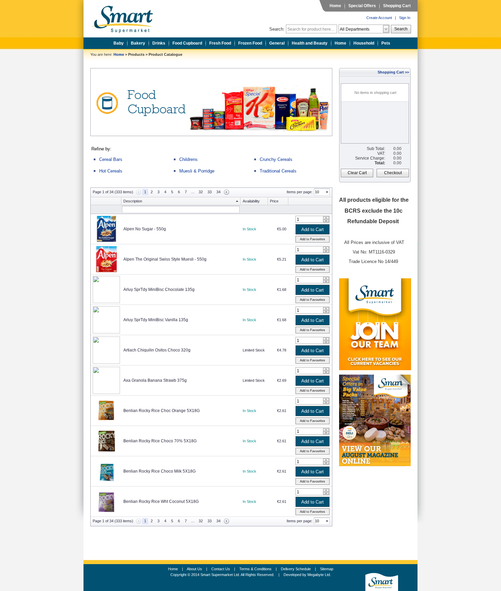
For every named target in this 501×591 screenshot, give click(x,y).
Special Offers (362, 5)
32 (201, 192)
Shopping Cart (397, 5)
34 (218, 192)
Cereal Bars (110, 159)
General (277, 43)
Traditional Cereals (278, 171)
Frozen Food (250, 43)
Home (335, 5)
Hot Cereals (110, 171)
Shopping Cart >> (393, 72)
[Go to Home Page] (127, 17)
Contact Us (220, 569)
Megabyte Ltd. (319, 575)
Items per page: (300, 192)
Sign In (404, 18)
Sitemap (326, 569)
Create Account (379, 18)
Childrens (188, 159)
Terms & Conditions (255, 569)
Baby (118, 43)
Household (363, 43)
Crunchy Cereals (276, 159)
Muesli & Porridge (196, 171)
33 (210, 192)
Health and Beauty (310, 43)
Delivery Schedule (296, 569)
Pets (385, 43)
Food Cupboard (187, 43)
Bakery (138, 43)
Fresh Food (220, 43)
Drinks (158, 43)
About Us (194, 569)
